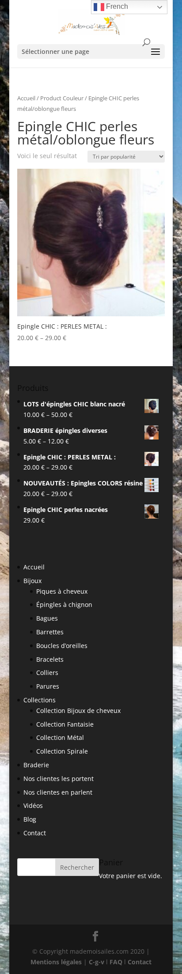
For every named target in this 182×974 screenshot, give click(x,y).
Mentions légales (56, 962)
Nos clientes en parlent (57, 792)
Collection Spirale (62, 751)
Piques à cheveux (61, 591)
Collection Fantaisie (65, 724)
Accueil (26, 98)
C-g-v (96, 962)
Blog (29, 819)
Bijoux (32, 580)
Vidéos (33, 805)
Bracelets (50, 659)
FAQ (116, 962)
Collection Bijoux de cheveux (78, 710)
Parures (47, 686)
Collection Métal (60, 737)
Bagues (47, 618)
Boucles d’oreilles (61, 645)
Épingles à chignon (64, 604)
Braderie (36, 765)
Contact (34, 833)
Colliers (47, 672)
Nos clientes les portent (58, 778)
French (116, 6)
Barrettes (50, 632)
